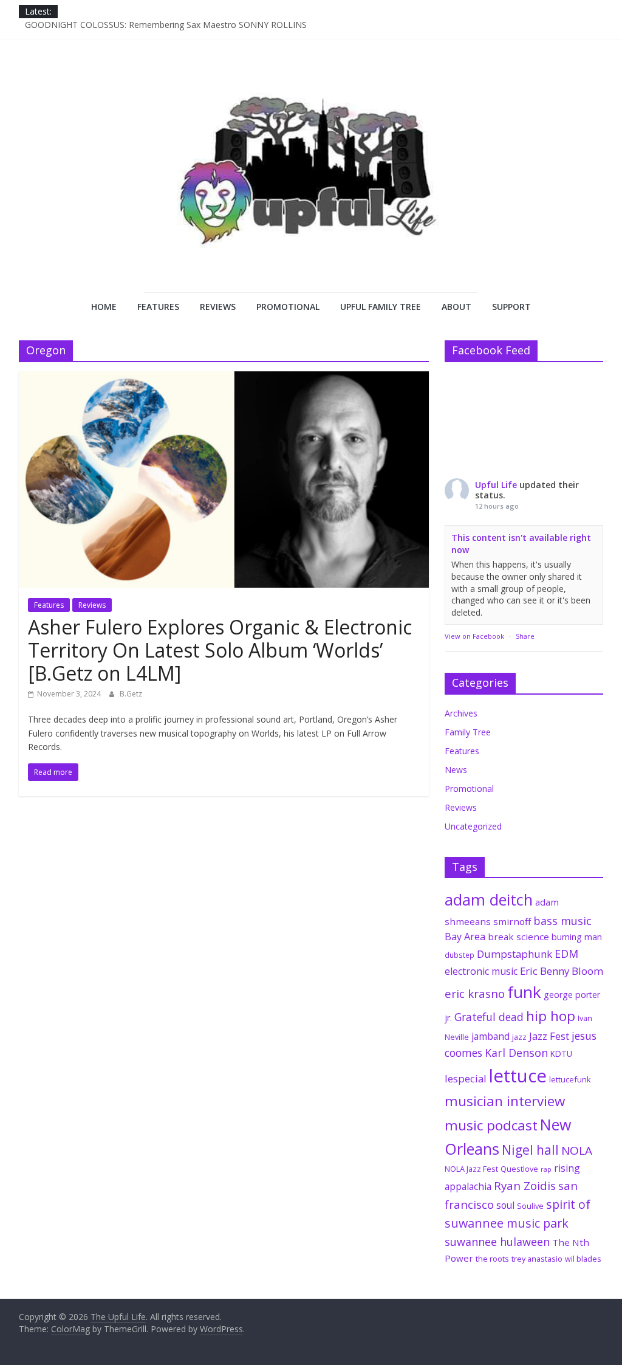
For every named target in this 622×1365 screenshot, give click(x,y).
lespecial (466, 1078)
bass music (562, 920)
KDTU (561, 1053)
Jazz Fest (549, 1036)
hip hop (550, 1015)
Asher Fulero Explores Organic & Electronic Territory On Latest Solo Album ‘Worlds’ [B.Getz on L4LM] (220, 650)
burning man (577, 937)
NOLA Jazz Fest (471, 1168)
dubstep (459, 955)
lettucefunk (570, 1079)
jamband (490, 1036)
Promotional (288, 306)
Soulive (530, 1205)
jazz (519, 1036)
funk (524, 992)
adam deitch (489, 899)
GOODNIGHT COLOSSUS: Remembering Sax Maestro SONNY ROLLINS (166, 28)
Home (104, 306)
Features (158, 306)
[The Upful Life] (311, 182)
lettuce (518, 1076)
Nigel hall (530, 1149)
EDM (566, 953)
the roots (492, 1258)
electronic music (481, 971)
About (456, 306)
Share (525, 636)
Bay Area (465, 936)
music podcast (491, 1125)
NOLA (576, 1150)
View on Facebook (474, 636)
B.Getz (131, 694)
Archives (461, 713)
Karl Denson (516, 1052)
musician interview (505, 1101)
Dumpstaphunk (514, 954)
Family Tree (468, 732)
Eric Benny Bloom (561, 971)
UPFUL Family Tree (380, 306)
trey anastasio (536, 1258)
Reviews (218, 306)
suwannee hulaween (497, 1241)
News (456, 769)
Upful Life (496, 484)
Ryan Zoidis (525, 1186)
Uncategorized (473, 826)
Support (511, 306)
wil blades (583, 1258)
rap (546, 1169)
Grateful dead (489, 1016)
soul (505, 1205)
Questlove (519, 1168)
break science (518, 936)
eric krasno (475, 994)
